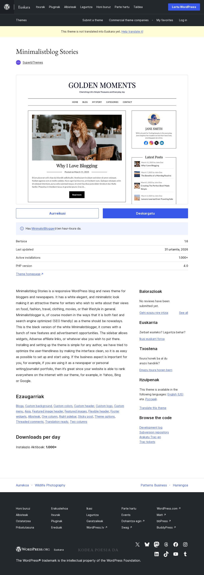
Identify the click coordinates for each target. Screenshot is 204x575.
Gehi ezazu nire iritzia (153, 312)
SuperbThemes (33, 62)
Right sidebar (67, 416)
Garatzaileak (94, 521)
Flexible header (98, 411)
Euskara (59, 549)
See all (183, 312)
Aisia (28, 411)
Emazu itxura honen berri (155, 370)
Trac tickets (147, 441)
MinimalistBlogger (43, 228)
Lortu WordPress (184, 7)
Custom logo (104, 406)
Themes (21, 20)
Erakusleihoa (59, 508)
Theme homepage (28, 274)
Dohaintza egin (133, 521)
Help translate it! (132, 31)
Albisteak (34, 416)
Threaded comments (30, 421)
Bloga (20, 406)
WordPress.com (169, 508)
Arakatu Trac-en (150, 437)
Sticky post (85, 416)
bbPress (164, 521)
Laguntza (92, 515)
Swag (127, 527)
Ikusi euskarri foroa (152, 338)
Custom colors (63, 406)
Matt (161, 515)
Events (126, 515)
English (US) (175, 394)
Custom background (38, 406)
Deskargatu (145, 213)
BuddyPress (166, 527)
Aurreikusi (57, 213)
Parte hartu (129, 508)
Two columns (78, 421)
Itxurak (55, 515)
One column (50, 416)
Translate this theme (152, 408)
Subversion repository (154, 432)
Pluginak (56, 521)
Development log (150, 427)
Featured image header (47, 411)
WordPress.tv (97, 527)
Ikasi (89, 508)
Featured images (76, 411)
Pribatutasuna (25, 527)
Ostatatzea (23, 521)
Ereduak (56, 527)
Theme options (105, 416)
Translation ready (56, 421)
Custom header (84, 406)
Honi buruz (23, 508)
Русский (151, 399)
